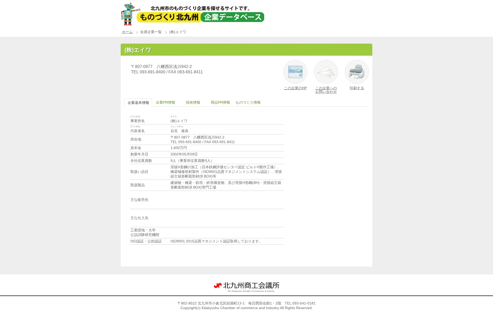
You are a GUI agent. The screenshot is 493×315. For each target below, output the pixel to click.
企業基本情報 (138, 103)
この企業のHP (295, 88)
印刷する (357, 88)
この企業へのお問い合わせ (326, 90)
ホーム (127, 32)
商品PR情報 (220, 102)
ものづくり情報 (248, 102)
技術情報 (193, 102)
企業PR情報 (165, 102)
